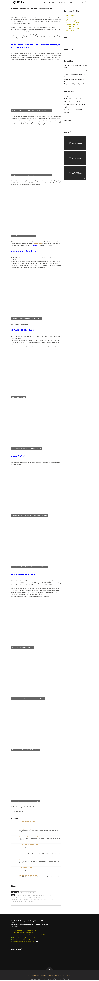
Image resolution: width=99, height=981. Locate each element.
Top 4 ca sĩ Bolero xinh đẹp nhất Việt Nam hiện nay (75, 71)
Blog (76, 2)
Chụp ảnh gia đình (57, 975)
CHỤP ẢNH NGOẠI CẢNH (50, 979)
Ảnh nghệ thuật (68, 96)
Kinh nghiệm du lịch (69, 104)
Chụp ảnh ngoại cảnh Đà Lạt (25, 859)
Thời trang (78, 107)
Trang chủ (47, 2)
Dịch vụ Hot (32, 892)
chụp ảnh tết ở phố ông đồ (20, 897)
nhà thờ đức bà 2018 (36, 899)
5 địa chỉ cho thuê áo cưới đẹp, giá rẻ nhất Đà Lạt (75, 80)
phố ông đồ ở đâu (17, 901)
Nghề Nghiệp (67, 107)
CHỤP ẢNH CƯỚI (64, 979)
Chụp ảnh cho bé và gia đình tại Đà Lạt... (28, 821)
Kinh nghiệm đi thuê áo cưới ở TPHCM (27, 829)
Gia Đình (78, 101)
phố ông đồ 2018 (49, 899)
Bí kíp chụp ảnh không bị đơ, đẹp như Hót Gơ (75, 84)
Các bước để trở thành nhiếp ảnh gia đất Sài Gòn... (30, 836)
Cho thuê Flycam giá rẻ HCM (25, 867)
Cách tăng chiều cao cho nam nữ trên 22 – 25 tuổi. (75, 75)
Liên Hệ (82, 2)
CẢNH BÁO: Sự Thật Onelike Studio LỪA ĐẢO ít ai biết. (75, 66)
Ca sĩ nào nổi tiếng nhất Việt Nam (26, 852)
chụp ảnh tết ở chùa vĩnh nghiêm (43, 895)
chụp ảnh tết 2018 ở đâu (24, 895)
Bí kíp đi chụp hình (80, 96)
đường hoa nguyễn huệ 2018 (20, 899)
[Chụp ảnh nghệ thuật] (20, 2)
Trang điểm (67, 109)
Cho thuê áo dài (31, 975)
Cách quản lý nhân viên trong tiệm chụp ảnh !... (29, 844)
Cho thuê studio (49, 975)
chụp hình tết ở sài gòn (36, 897)
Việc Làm (66, 112)
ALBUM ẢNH (70, 2)
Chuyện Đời (24, 892)
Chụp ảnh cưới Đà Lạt (66, 975)
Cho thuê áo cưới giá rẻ (40, 975)
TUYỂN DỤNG (79, 109)
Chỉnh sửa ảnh (67, 98)
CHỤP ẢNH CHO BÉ (35, 979)
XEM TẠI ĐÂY (19, 949)
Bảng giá (54, 2)
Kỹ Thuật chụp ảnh (80, 104)
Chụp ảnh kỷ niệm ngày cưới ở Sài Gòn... (28, 875)
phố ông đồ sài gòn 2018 (31, 901)
